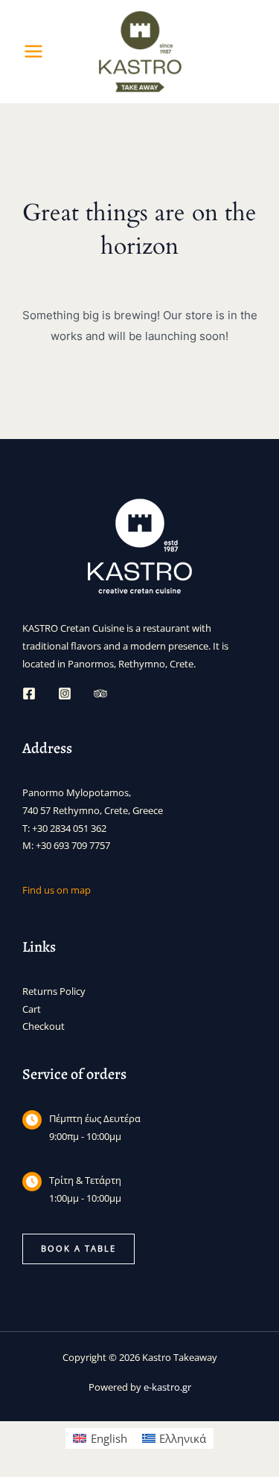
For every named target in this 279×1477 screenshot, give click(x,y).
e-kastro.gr (167, 1387)
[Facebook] (29, 693)
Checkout (43, 1026)
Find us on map (56, 890)
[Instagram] (64, 693)
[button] (78, 1249)
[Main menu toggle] (33, 51)
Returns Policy (54, 991)
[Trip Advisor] (100, 693)
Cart (31, 1009)
